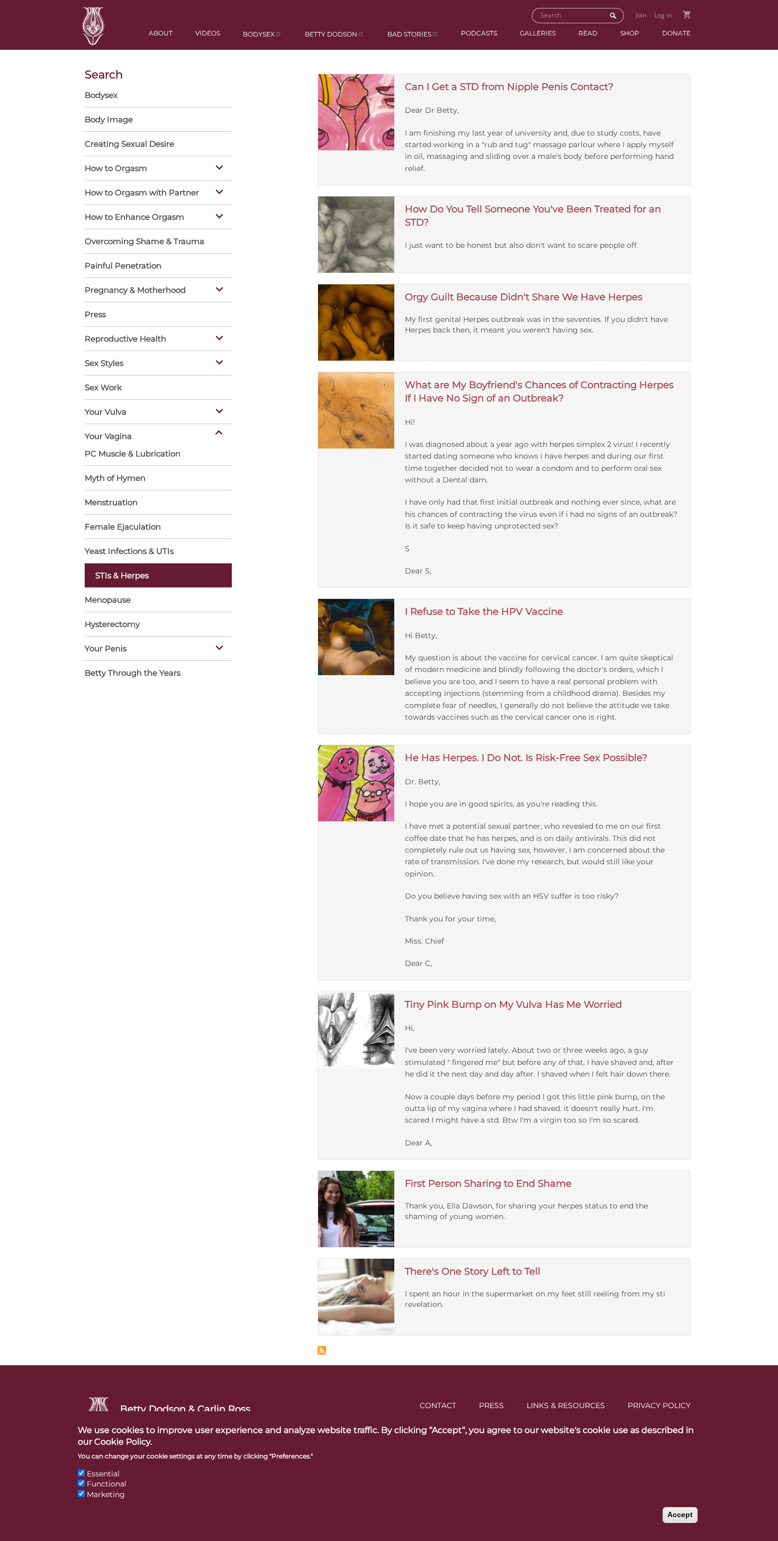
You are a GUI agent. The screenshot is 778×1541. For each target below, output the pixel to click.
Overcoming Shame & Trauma (144, 241)
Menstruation (111, 502)
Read (588, 33)
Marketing (106, 1494)
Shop (629, 33)
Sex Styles (104, 363)
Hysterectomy (112, 624)
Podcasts (479, 33)
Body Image (109, 119)
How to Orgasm (116, 168)
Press (95, 314)
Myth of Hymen (115, 478)
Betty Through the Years (132, 673)
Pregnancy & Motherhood (135, 290)
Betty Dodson (331, 34)
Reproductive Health (125, 339)
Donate (676, 33)
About (161, 33)
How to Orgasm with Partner (142, 192)
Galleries (538, 33)
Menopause (108, 600)
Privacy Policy (659, 1405)
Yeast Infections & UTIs (129, 551)
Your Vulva (105, 412)
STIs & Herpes (122, 575)
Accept (680, 1514)
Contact (438, 1405)
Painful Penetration (123, 266)
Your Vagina (108, 436)
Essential (103, 1474)
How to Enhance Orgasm (134, 217)
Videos (207, 33)
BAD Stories (409, 34)
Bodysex (259, 34)
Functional (106, 1484)
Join (641, 15)
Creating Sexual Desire (129, 144)
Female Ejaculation (123, 527)
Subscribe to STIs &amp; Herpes (322, 1350)
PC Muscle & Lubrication (132, 454)
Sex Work (103, 387)
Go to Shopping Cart (687, 15)
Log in (663, 15)
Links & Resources (566, 1405)
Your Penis (105, 648)
